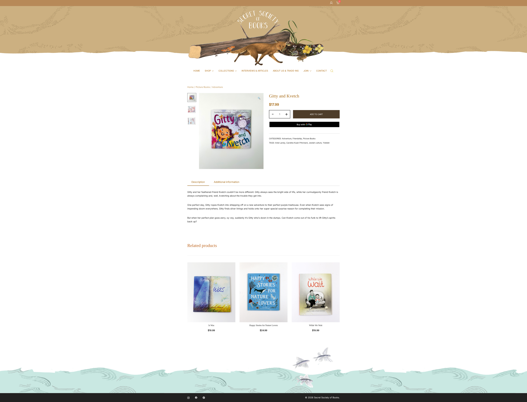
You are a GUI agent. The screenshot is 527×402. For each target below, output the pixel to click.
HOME (196, 70)
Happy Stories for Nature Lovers (263, 325)
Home (190, 87)
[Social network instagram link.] (188, 397)
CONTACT (321, 70)
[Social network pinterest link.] (204, 397)
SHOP (208, 70)
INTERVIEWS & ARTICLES (255, 70)
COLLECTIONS (226, 70)
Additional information (226, 182)
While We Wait (315, 325)
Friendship (297, 138)
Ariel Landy (280, 143)
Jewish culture (315, 143)
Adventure (217, 87)
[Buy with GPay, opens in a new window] (304, 124)
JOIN (306, 70)
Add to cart (316, 114)
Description (198, 182)
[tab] (198, 182)
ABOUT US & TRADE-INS (286, 70)
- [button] (273, 114)
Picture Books (203, 87)
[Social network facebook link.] (196, 397)
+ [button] (286, 114)
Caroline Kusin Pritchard (297, 143)
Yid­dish (326, 143)
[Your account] (331, 3)
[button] (259, 98)
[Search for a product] (332, 71)
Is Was (211, 325)
